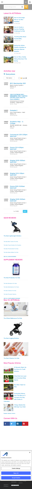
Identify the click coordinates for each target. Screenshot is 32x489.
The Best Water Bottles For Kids (11, 252)
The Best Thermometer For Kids (11, 248)
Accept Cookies (16, 477)
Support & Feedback (6, 485)
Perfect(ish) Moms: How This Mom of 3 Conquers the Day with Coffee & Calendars (14, 397)
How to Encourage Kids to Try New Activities (19, 19)
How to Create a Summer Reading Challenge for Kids (19, 29)
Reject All (16, 473)
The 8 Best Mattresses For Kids (13, 318)
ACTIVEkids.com (9, 2)
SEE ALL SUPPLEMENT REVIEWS (12, 298)
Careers (21, 482)
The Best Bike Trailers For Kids (11, 241)
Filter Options (9, 78)
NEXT (25, 211)
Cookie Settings (16, 468)
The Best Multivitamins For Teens (11, 287)
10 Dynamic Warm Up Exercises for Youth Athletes (20, 369)
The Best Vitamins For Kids (10, 290)
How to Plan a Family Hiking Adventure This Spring (20, 59)
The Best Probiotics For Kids (12, 277)
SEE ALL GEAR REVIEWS (10, 256)
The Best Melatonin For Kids (10, 283)
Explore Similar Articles (9, 413)
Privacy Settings (22, 481)
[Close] (30, 452)
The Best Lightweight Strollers (12, 236)
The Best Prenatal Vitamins (10, 294)
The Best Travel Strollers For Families (12, 245)
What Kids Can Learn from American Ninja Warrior (20, 378)
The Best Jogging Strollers (11, 338)
